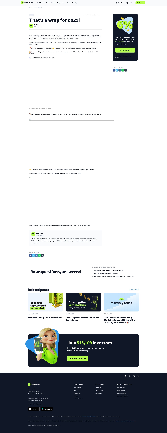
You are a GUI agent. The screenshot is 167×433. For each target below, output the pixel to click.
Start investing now (76, 358)
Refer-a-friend (50, 2)
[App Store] (34, 409)
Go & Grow (40, 2)
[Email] (42, 255)
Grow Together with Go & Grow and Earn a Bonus (82, 318)
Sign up (141, 2)
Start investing (124, 50)
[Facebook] (30, 255)
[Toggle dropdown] (116, 3)
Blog (68, 2)
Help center (60, 2)
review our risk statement (89, 416)
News (31, 15)
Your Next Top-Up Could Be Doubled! (45, 317)
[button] (114, 267)
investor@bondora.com (34, 404)
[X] (33, 255)
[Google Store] (47, 409)
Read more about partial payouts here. (126, 421)
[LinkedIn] (36, 255)
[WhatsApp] (39, 255)
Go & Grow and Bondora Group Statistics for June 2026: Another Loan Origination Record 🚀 (119, 320)
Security (74, 2)
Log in (131, 2)
